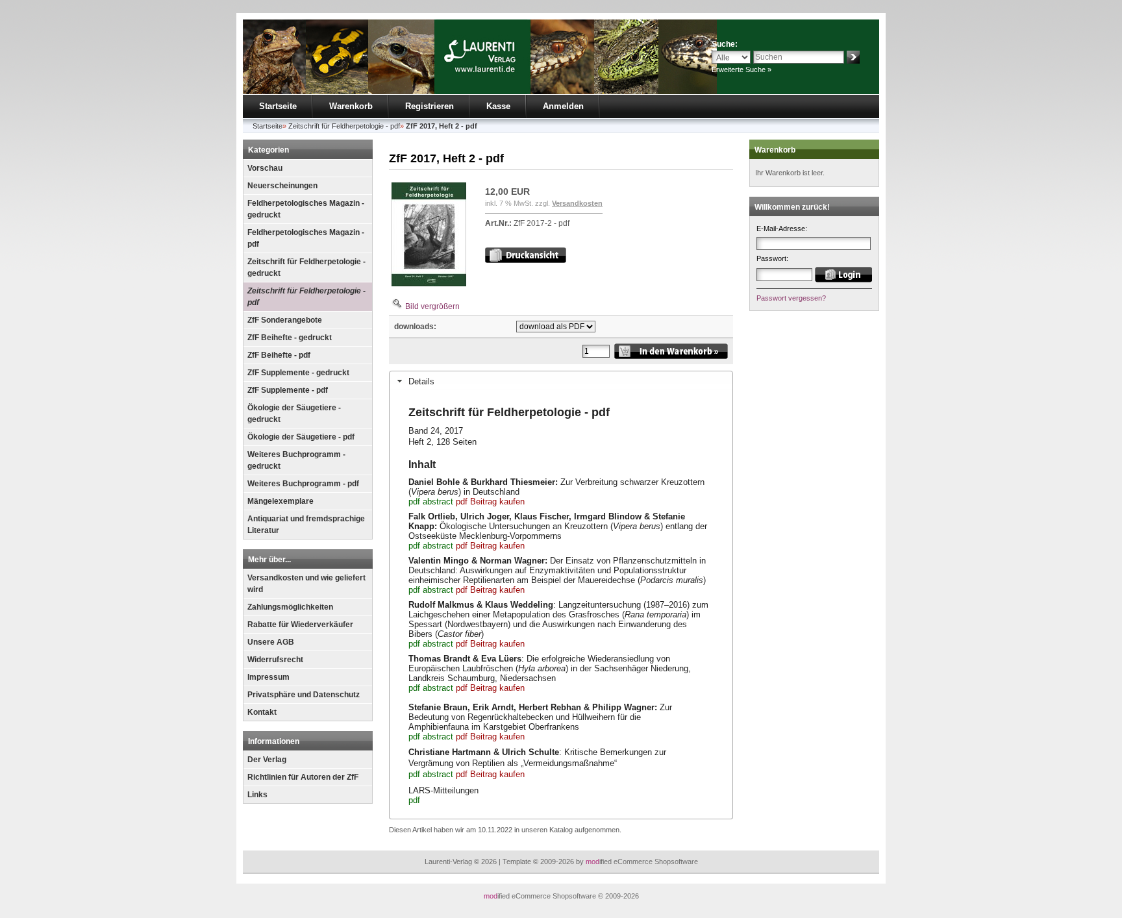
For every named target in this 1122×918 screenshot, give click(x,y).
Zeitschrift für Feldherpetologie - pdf (306, 296)
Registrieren (429, 106)
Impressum (268, 677)
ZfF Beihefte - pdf (278, 355)
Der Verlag (266, 759)
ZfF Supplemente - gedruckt (298, 372)
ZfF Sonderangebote (284, 320)
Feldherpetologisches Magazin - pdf (305, 238)
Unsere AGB (270, 642)
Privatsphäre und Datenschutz (303, 694)
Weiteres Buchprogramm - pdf (303, 483)
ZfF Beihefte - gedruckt (289, 337)
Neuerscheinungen (282, 185)
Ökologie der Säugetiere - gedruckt (294, 413)
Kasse (498, 106)
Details (421, 381)
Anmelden (563, 106)
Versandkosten (577, 203)
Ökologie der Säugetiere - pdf (301, 436)
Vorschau (264, 168)
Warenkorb (351, 106)
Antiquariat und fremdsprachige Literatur (306, 524)
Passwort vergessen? (791, 298)
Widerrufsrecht (275, 659)
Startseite (278, 106)
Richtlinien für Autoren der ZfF (302, 777)
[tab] (561, 381)
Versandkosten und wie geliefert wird (306, 583)
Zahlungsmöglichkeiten (290, 607)
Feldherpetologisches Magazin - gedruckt (305, 209)
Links (257, 794)
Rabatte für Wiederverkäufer (300, 624)
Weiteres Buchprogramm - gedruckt (296, 460)
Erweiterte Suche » (741, 69)
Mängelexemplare (280, 501)
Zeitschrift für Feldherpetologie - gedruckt (306, 267)
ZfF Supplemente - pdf (287, 390)
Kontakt (262, 712)
